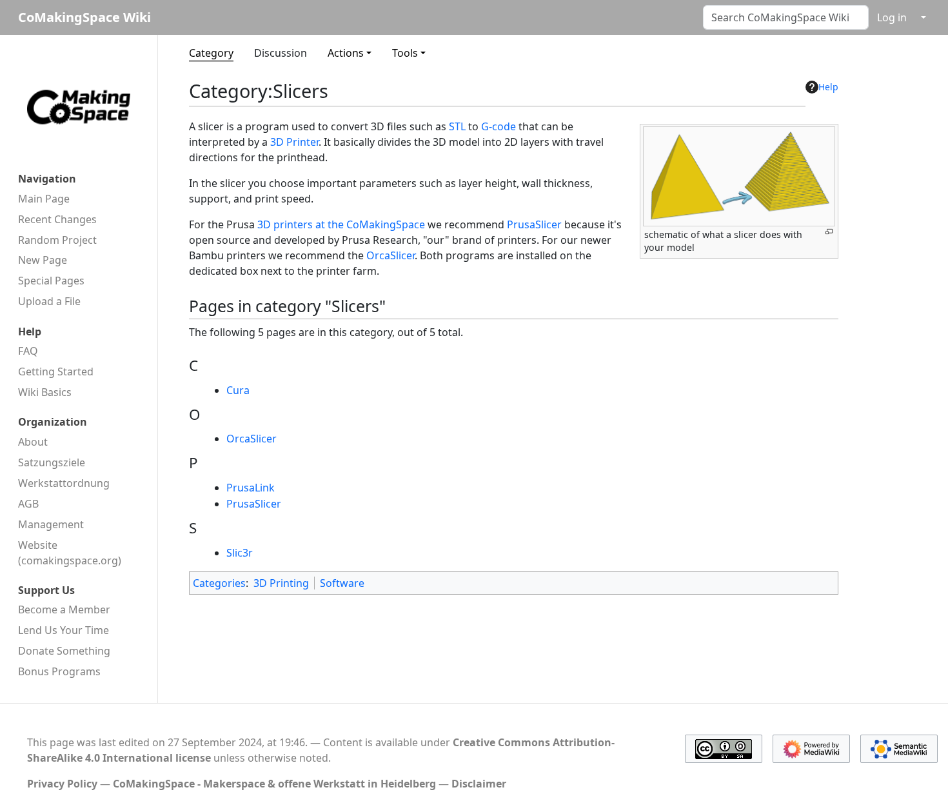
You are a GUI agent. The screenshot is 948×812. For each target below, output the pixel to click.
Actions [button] (346, 53)
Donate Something (64, 651)
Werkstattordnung (64, 483)
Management (51, 524)
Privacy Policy (62, 784)
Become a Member (64, 609)
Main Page (44, 199)
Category (211, 53)
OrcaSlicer (390, 255)
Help (828, 87)
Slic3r (239, 553)
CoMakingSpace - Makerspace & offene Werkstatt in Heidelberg (274, 784)
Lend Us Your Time (63, 630)
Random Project (57, 240)
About (33, 442)
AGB (28, 504)
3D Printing (281, 583)
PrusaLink (250, 487)
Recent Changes (57, 219)
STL (457, 126)
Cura (238, 390)
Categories (219, 583)
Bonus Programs (59, 671)
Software (342, 583)
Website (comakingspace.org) (69, 553)
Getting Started (56, 371)
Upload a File (49, 301)
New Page (42, 260)
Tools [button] (405, 53)
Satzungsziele (51, 462)
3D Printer (294, 142)
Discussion (280, 53)
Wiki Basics (45, 392)
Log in (892, 17)
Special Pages (51, 280)
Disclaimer (478, 784)
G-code (498, 126)
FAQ (28, 351)
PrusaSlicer (534, 224)
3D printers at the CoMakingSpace (341, 224)
